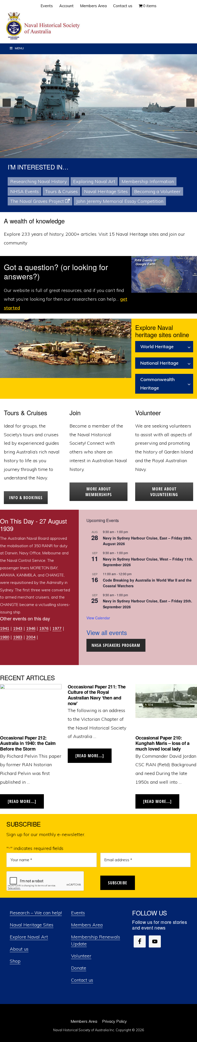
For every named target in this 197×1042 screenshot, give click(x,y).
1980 (4, 637)
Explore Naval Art (29, 937)
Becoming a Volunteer (157, 191)
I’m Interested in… (38, 166)
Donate (78, 968)
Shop (15, 961)
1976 (43, 628)
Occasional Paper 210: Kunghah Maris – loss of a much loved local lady (162, 743)
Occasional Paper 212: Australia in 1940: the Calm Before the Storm (28, 743)
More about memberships (98, 491)
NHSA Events (24, 191)
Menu (19, 48)
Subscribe (117, 883)
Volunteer (81, 956)
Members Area (87, 925)
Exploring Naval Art (94, 181)
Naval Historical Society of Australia (43, 26)
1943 (17, 628)
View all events (106, 632)
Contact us (82, 980)
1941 (4, 628)
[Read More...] (26, 803)
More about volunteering (164, 491)
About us (19, 949)
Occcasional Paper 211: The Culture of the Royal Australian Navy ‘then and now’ (97, 695)
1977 (57, 628)
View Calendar (98, 617)
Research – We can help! (36, 913)
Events (78, 913)
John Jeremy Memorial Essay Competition (119, 201)
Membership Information (148, 181)
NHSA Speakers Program (116, 645)
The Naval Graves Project (37, 201)
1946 (30, 628)
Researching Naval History (38, 181)
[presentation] (45, 881)
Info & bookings (26, 497)
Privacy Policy (114, 1021)
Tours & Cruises (61, 191)
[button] (7, 103)
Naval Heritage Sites (106, 191)
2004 (30, 637)
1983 (17, 637)
